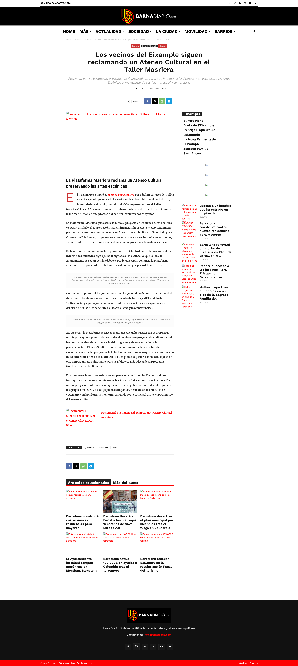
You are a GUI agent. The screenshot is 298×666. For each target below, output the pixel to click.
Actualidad (108, 31)
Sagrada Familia (195, 148)
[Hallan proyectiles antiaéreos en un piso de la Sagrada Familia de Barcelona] (189, 296)
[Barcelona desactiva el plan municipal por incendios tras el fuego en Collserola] (157, 501)
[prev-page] (68, 577)
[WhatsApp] (162, 101)
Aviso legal (242, 663)
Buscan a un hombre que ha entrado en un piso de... (215, 209)
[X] (245, 3)
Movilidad (196, 31)
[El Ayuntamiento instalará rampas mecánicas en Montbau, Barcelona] (83, 544)
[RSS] (240, 3)
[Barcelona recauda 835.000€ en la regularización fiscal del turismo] (157, 544)
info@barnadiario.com (157, 634)
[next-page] (73, 577)
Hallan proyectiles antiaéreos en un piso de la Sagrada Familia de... (214, 292)
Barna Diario (141, 89)
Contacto (254, 663)
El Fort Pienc (193, 120)
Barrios (223, 31)
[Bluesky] (255, 3)
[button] (254, 31)
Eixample (77, 39)
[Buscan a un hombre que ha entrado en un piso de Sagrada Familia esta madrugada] (189, 215)
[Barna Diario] (149, 17)
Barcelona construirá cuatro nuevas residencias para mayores (82, 522)
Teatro (114, 447)
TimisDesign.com (84, 663)
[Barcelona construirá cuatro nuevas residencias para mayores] (83, 501)
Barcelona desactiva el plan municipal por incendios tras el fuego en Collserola (156, 522)
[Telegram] (169, 101)
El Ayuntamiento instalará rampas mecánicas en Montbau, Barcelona (81, 564)
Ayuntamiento (90, 447)
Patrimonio (103, 447)
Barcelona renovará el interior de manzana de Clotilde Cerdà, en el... (216, 250)
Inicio (68, 39)
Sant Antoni (192, 153)
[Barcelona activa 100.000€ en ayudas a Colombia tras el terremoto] (120, 544)
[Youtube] (250, 3)
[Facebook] (229, 3)
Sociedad (138, 31)
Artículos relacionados (88, 483)
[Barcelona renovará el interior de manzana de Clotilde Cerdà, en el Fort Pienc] (189, 252)
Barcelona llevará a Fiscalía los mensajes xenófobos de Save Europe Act (119, 522)
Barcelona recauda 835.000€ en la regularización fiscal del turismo (156, 564)
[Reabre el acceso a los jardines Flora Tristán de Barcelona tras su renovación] (189, 274)
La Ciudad (167, 31)
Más (84, 31)
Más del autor (125, 483)
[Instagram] (235, 3)
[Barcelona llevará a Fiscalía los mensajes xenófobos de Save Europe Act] (120, 501)
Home (69, 31)
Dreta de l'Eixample (92, 39)
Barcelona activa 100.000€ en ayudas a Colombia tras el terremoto (120, 564)
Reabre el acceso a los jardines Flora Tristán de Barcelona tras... (214, 271)
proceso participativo (120, 194)
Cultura (162, 46)
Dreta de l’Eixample (198, 125)
